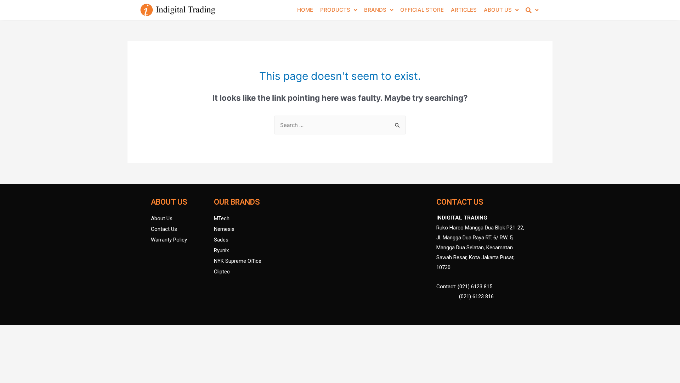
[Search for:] (340, 125)
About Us (161, 218)
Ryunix (221, 250)
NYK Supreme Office (237, 261)
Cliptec (222, 271)
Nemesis (224, 229)
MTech (222, 218)
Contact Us (164, 229)
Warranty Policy (169, 240)
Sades (221, 240)
